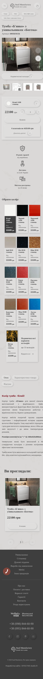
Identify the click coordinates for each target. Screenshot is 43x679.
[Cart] (37, 6)
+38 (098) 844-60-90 (21, 623)
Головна (5, 13)
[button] (38, 58)
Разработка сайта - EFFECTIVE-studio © (22, 666)
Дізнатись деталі (19, 133)
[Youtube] (33, 636)
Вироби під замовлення (21, 566)
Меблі (15, 13)
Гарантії (21, 597)
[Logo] (12, 6)
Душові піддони (21, 562)
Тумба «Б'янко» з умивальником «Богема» (20, 510)
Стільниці (21, 558)
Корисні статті (21, 593)
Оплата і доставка (21, 589)
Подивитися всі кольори (20, 76)
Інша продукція (21, 573)
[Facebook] (9, 636)
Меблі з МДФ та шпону (29, 13)
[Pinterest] (25, 636)
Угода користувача (21, 604)
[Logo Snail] (13, 649)
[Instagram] (17, 636)
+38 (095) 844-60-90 (21, 628)
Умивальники (21, 555)
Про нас (21, 586)
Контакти (21, 600)
